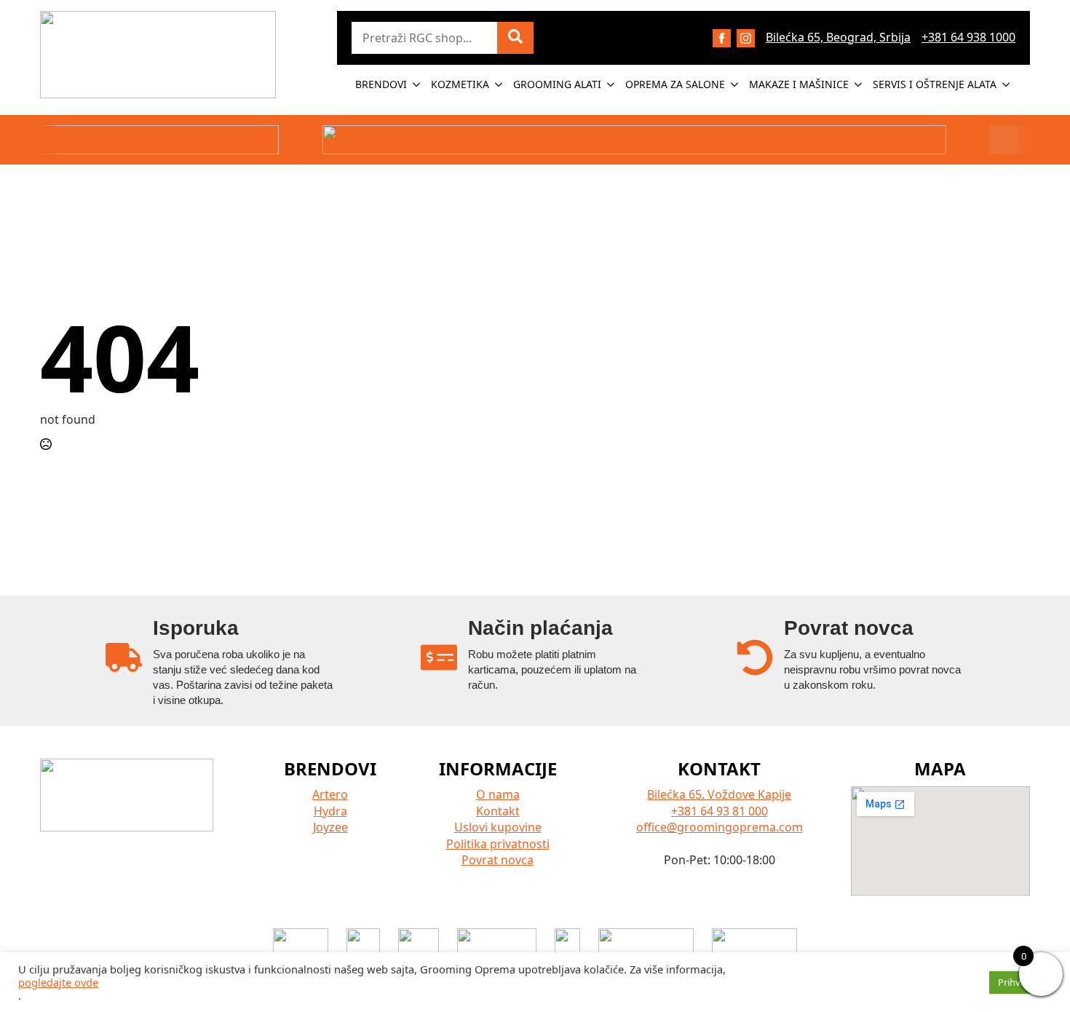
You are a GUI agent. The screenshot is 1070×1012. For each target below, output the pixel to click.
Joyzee (330, 827)
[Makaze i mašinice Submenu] (859, 84)
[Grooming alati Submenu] (611, 84)
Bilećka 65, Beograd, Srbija (838, 37)
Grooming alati (557, 84)
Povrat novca (497, 860)
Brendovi (381, 84)
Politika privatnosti (498, 844)
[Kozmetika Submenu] (499, 84)
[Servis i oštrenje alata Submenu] (1006, 84)
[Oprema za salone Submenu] (735, 84)
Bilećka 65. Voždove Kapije (719, 794)
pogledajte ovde (58, 982)
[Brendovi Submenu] (417, 84)
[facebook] (722, 38)
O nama (498, 794)
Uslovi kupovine (498, 827)
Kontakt (498, 811)
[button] (515, 38)
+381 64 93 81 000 (719, 811)
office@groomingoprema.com (719, 827)
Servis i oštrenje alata (934, 84)
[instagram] (746, 38)
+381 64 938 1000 (968, 37)
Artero (330, 794)
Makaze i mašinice (799, 84)
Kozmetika (460, 84)
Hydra (330, 811)
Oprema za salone (675, 84)
